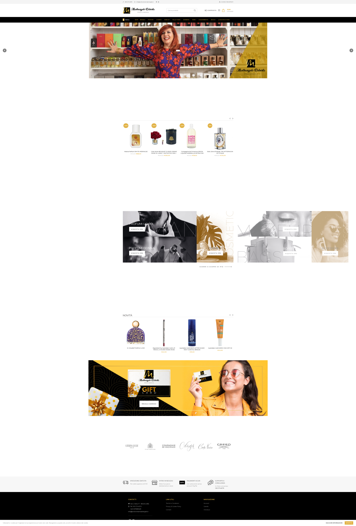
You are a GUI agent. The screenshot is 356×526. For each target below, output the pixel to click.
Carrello (206, 506)
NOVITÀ (127, 315)
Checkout (207, 510)
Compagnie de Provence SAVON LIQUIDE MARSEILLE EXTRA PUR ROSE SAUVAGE (192, 153)
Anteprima (147, 130)
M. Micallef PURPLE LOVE (136, 348)
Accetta (349, 523)
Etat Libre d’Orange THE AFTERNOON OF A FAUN (220, 152)
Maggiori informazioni (334, 523)
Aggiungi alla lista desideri (147, 134)
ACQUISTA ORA (137, 253)
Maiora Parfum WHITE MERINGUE (135, 151)
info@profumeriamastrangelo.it (145, 2)
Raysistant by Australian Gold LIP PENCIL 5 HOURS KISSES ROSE (164, 349)
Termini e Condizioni (172, 503)
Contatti (168, 510)
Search (194, 10)
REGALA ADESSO (149, 404)
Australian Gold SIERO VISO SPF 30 (220, 348)
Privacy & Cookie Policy (173, 506)
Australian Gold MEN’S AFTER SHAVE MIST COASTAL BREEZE (192, 349)
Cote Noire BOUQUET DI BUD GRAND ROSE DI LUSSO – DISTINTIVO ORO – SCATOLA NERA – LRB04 (164, 153)
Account (206, 503)
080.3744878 (219, 488)
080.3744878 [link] (128, 2)
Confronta (147, 126)
